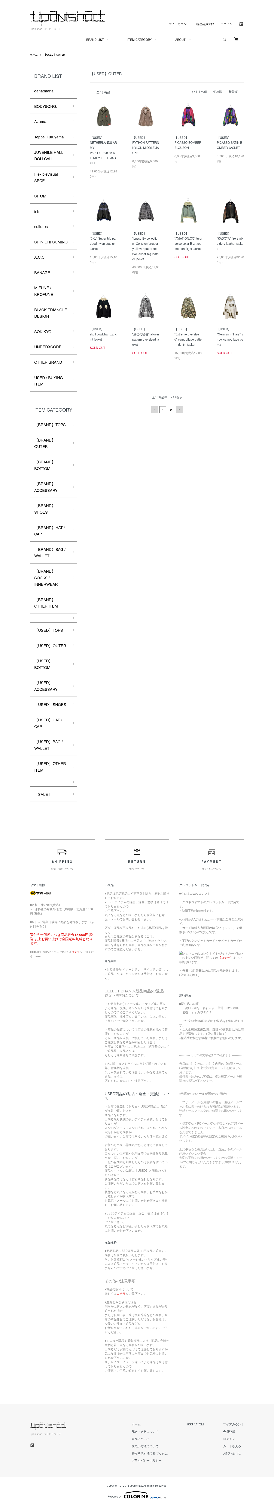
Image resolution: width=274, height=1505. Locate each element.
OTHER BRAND (48, 362)
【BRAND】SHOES (44, 509)
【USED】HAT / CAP (48, 723)
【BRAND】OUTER (44, 443)
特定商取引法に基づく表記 (150, 1453)
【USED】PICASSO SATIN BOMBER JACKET (229, 142)
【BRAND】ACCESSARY (46, 487)
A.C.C (39, 257)
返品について (141, 1439)
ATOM (199, 1424)
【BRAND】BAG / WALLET (50, 552)
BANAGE (42, 272)
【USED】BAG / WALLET (48, 745)
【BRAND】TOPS (50, 424)
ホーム (34, 54)
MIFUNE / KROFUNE (43, 291)
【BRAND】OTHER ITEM (46, 603)
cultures (41, 226)
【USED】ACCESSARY (46, 686)
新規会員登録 (205, 24)
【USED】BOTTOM (43, 664)
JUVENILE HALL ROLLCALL (48, 155)
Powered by (115, 1496)
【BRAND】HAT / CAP (49, 531)
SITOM (40, 196)
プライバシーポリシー (147, 1460)
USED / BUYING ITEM (48, 381)
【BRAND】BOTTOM (44, 465)
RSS (190, 1424)
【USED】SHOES (50, 704)
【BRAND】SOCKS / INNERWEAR (46, 577)
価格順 (217, 91)
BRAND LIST (95, 39)
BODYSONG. (45, 106)
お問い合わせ (232, 1453)
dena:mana (44, 90)
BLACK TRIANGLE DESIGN (50, 313)
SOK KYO (42, 331)
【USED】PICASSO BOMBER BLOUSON (187, 142)
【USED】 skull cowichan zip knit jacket (103, 334)
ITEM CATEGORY (139, 39)
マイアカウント (179, 24)
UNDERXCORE (47, 346)
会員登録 (229, 1431)
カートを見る (232, 1446)
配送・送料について (145, 1431)
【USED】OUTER (54, 54)
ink (36, 211)
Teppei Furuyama (49, 136)
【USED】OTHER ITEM (50, 767)
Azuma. (40, 121)
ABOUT (180, 39)
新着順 (233, 91)
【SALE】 (43, 794)
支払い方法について (145, 1446)
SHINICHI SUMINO (51, 242)
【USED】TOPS (48, 630)
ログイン (226, 24)
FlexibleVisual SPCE (46, 177)
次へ (179, 409)
